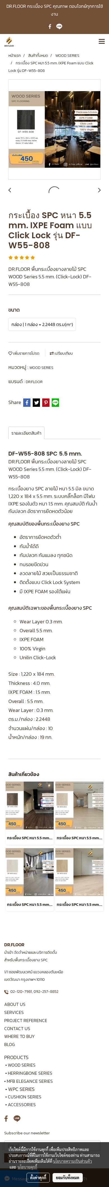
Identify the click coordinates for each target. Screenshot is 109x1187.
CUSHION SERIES (24, 1096)
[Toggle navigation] (102, 42)
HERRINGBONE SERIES (32, 1073)
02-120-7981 (21, 991)
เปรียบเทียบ (63, 353)
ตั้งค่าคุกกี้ (38, 1177)
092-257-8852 (46, 991)
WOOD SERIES (41, 368)
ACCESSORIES (22, 1104)
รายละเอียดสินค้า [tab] (26, 433)
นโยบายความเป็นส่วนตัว (72, 1161)
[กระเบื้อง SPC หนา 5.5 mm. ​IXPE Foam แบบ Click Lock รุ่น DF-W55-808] (54, 130)
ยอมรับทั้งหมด (67, 1177)
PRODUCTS (16, 1057)
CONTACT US (17, 1028)
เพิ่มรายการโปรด (25, 353)
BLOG (9, 1044)
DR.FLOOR (34, 382)
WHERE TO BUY (19, 1036)
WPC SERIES (21, 1089)
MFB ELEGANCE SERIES (30, 1081)
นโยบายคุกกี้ (27, 1166)
